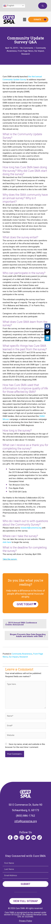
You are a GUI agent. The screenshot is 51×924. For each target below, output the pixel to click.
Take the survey (10, 559)
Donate (37, 19)
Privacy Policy (25, 921)
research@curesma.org (31, 528)
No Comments (26, 48)
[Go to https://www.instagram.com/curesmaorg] (22, 837)
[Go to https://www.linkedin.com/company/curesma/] (16, 837)
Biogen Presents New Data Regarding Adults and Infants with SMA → (28, 635)
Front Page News (25, 51)
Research (25, 54)
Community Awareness (22, 654)
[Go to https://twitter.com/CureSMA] (28, 837)
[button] (42, 6)
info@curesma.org (25, 821)
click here (7, 542)
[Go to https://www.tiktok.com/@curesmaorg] (39, 837)
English (10, 5)
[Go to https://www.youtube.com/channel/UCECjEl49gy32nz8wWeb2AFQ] (33, 837)
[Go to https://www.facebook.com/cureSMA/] (10, 837)
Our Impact (39, 51)
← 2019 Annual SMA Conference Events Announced (21, 624)
